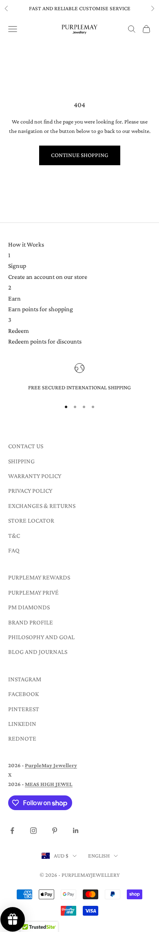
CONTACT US (25, 445)
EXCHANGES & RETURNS (41, 505)
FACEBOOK (23, 693)
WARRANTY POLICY (34, 475)
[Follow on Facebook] (12, 830)
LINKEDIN (22, 723)
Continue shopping (79, 155)
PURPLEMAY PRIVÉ (33, 592)
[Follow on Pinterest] (55, 830)
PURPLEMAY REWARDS (39, 577)
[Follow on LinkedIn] (76, 830)
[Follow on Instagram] (33, 830)
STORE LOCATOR (31, 520)
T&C (14, 535)
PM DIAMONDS (29, 607)
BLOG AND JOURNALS (37, 651)
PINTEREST (23, 708)
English (99, 855)
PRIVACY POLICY (30, 490)
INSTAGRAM (24, 679)
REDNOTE (22, 738)
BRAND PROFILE (30, 622)
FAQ (14, 550)
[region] (79, 378)
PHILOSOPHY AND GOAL (41, 636)
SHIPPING (21, 461)
